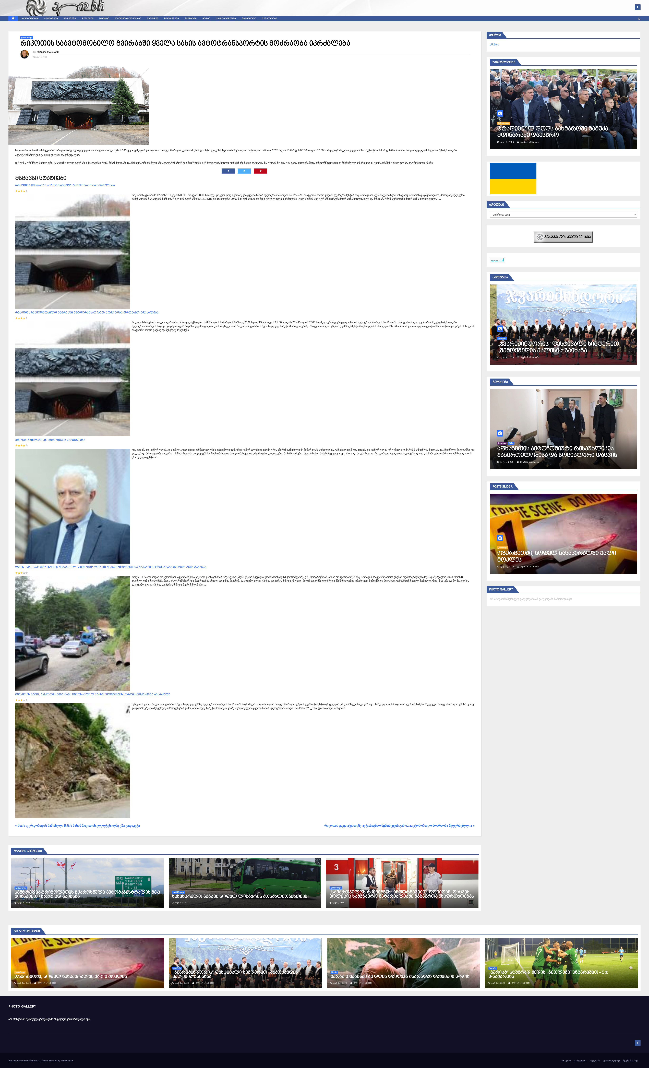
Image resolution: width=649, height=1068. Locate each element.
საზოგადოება (30, 18)
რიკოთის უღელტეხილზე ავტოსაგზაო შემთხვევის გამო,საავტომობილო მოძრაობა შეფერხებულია (398, 825)
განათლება (269, 18)
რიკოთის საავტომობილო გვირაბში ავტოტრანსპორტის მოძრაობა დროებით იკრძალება (87, 312)
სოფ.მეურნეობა (226, 18)
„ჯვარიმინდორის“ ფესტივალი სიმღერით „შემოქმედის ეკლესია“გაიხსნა (235, 974)
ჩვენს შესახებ (630, 1060)
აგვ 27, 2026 (550, 566)
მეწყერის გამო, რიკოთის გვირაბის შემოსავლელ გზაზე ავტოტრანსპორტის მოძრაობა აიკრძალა (92, 694)
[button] (639, 18)
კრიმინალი (249, 18)
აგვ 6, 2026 (506, 142)
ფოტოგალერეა (611, 1060)
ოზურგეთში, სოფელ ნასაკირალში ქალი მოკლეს (70, 976)
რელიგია (88, 18)
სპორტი (104, 18)
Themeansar (67, 1060)
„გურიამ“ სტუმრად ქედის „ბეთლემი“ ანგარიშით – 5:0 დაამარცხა (548, 974)
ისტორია (153, 18)
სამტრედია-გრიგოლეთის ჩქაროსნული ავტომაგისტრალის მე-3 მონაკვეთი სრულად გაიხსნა (87, 894)
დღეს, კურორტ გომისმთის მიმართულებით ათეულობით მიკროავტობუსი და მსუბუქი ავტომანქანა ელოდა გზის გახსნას (110, 567)
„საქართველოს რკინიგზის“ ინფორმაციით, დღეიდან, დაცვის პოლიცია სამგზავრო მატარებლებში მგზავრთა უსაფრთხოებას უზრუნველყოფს (402, 896)
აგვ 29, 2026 (24, 983)
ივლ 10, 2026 (551, 357)
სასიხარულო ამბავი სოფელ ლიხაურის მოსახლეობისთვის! (240, 896)
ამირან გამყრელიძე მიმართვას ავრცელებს (50, 440)
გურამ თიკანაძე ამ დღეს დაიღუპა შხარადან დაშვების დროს (399, 976)
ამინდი (494, 44)
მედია (206, 18)
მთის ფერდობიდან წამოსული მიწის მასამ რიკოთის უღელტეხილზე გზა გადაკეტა (78, 825)
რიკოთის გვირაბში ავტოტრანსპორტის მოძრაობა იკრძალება (65, 185)
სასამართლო (547, 548)
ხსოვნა (334, 972)
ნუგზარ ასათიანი (48, 52)
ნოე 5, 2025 (550, 462)
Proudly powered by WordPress (24, 1060)
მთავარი (566, 1060)
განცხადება (580, 1060)
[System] (563, 237)
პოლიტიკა (51, 18)
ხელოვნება (171, 18)
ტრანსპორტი (26, 38)
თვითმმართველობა (128, 18)
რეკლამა (595, 1060)
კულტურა (191, 18)
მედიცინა (70, 18)
